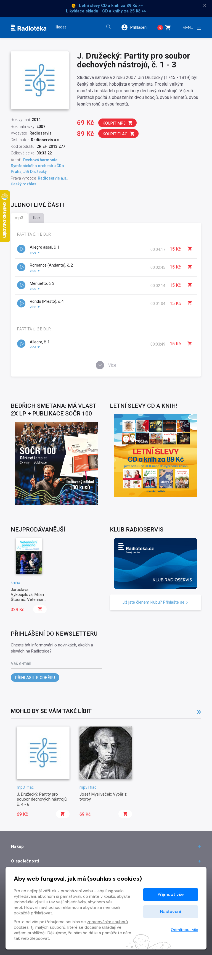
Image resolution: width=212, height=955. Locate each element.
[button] (137, 27)
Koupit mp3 (114, 123)
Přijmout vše (171, 894)
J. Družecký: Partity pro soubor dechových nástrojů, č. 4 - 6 (42, 799)
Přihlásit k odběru (35, 677)
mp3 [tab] (19, 217)
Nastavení (170, 911)
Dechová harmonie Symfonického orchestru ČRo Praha (37, 166)
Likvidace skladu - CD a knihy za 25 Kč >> (106, 11)
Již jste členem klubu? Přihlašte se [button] (154, 602)
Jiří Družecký (35, 171)
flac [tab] (36, 217)
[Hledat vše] (108, 27)
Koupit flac (115, 133)
